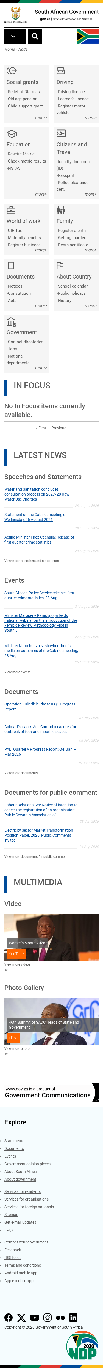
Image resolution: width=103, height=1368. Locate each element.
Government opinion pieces (27, 1164)
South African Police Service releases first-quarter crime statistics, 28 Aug (39, 595)
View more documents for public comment (36, 857)
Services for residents (22, 1191)
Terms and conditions (22, 1265)
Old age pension (22, 98)
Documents (14, 1148)
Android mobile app (20, 1273)
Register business (24, 244)
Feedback (12, 1250)
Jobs (12, 349)
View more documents (21, 773)
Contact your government (26, 1242)
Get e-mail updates (20, 1222)
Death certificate (73, 244)
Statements (14, 1141)
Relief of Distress (24, 91)
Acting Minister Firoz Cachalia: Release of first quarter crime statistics (39, 539)
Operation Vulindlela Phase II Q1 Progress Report (39, 706)
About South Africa (20, 1171)
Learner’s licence (73, 98)
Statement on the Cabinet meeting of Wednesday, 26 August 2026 (35, 517)
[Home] (15, 15)
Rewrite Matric (21, 154)
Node (22, 49)
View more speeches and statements (31, 561)
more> (41, 117)
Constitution (19, 293)
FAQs (8, 1230)
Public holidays (72, 293)
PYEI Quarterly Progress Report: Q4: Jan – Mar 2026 (40, 751)
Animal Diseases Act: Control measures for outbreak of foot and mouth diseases (40, 729)
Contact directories (25, 341)
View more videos (17, 964)
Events (10, 1156)
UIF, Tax (15, 230)
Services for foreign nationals (29, 1207)
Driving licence (71, 91)
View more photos (17, 1049)
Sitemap (11, 1214)
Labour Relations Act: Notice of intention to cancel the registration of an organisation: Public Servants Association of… (40, 810)
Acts (12, 300)
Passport (66, 175)
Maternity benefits (24, 237)
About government (20, 1179)
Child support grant (25, 106)
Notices (15, 286)
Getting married (72, 237)
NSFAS (14, 168)
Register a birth (72, 230)
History (64, 300)
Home (9, 49)
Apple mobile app (19, 1280)
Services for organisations (26, 1199)
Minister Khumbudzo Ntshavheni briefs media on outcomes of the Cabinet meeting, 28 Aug (41, 651)
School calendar (73, 286)
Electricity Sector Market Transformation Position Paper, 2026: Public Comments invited (38, 835)
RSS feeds (12, 1257)
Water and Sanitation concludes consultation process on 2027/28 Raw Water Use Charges (36, 494)
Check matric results (27, 161)
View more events (17, 672)
